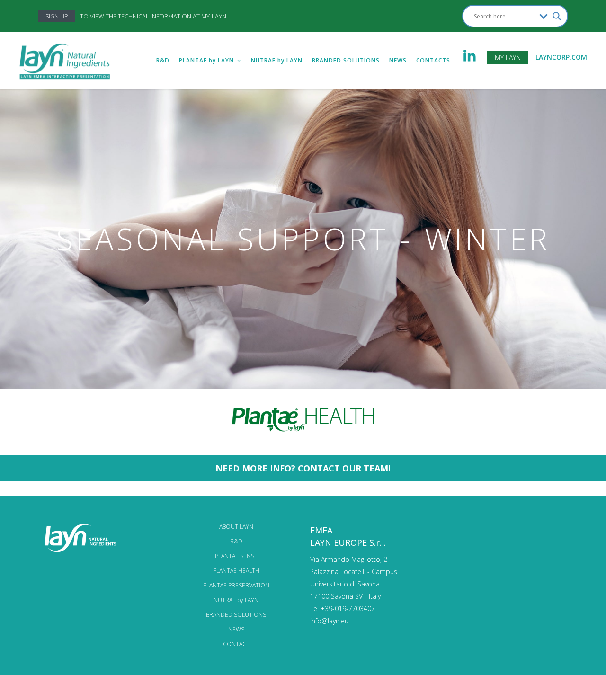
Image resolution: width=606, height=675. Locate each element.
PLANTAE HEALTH (236, 571)
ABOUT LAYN (236, 527)
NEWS (236, 629)
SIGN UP (56, 16)
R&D (236, 541)
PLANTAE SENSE (236, 556)
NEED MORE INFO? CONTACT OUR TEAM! (303, 468)
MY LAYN (508, 57)
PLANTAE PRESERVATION (236, 585)
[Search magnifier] (556, 16)
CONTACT (236, 644)
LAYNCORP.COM (561, 57)
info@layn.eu (329, 620)
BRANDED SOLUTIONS (236, 615)
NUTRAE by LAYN (236, 600)
